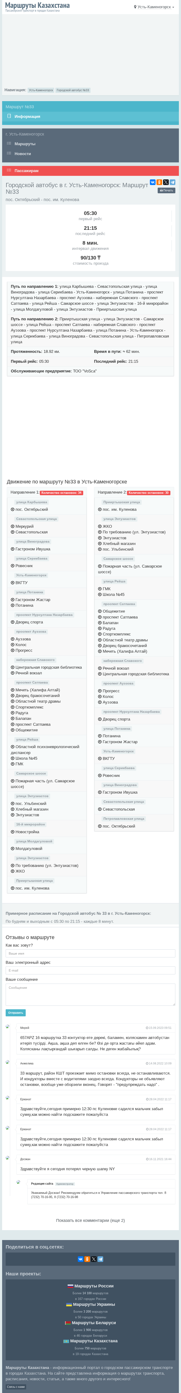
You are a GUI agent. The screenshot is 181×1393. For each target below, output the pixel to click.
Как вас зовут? (19, 945)
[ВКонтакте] (153, 182)
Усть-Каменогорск (41, 90)
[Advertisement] (90, 52)
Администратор (65, 1184)
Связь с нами (16, 1387)
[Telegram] (172, 182)
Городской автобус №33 (73, 90)
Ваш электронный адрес (28, 962)
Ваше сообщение (22, 979)
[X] (166, 182)
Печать (168, 190)
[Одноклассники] (159, 182)
